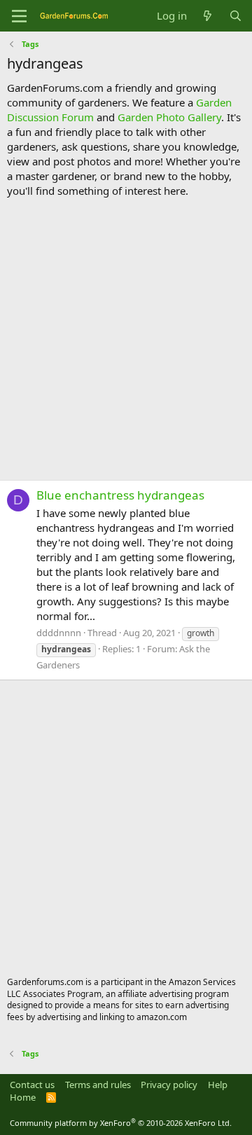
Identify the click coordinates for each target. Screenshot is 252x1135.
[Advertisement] (126, 339)
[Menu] (19, 16)
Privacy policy (169, 1084)
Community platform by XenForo (121, 1122)
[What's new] (207, 16)
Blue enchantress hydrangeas (120, 495)
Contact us (32, 1084)
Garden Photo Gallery (169, 117)
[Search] (235, 16)
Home (23, 1097)
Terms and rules (98, 1084)
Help (217, 1084)
